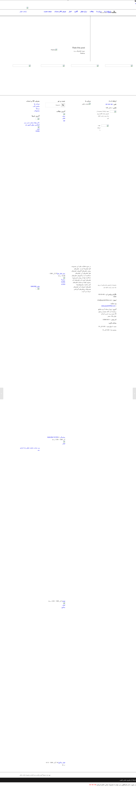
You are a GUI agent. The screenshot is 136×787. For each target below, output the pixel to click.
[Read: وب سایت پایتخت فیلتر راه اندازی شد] (38, 289)
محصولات (37, 111)
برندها (38, 108)
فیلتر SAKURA (35, 286)
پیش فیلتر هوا (61, 273)
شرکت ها (37, 104)
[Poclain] (134, 393)
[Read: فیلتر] (63, 443)
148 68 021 (109, 104)
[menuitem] (47, 11)
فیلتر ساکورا (61, 762)
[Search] (114, 11)
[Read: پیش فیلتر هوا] (63, 120)
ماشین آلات (36, 106)
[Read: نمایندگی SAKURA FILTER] (63, 284)
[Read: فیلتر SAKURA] (38, 131)
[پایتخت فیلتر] (24, 11)
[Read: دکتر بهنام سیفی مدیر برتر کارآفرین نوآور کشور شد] (38, 119)
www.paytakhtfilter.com (108, 306)
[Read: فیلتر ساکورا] (63, 607)
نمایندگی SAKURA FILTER (56, 437)
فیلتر (63, 601)
